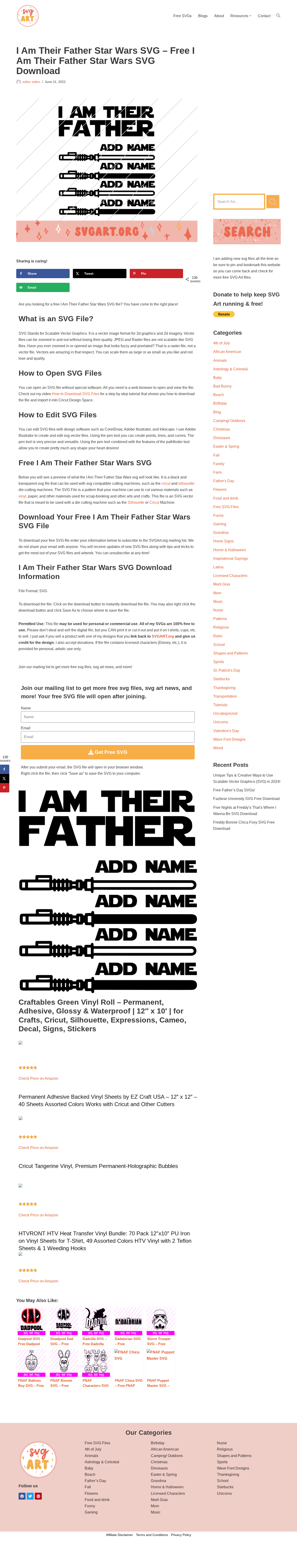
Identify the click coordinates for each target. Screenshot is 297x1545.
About (219, 16)
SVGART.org (163, 636)
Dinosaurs (221, 438)
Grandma (221, 533)
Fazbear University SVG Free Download (246, 799)
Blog (217, 412)
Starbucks (221, 679)
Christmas (221, 429)
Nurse (218, 610)
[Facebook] (22, 1496)
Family (218, 464)
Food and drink (225, 498)
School (219, 645)
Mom (217, 593)
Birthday (220, 403)
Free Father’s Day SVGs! (234, 790)
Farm (217, 472)
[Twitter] (30, 1496)
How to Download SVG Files (75, 394)
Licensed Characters (230, 576)
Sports (218, 662)
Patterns (220, 619)
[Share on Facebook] (4, 769)
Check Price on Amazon (38, 1078)
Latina (218, 567)
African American (227, 352)
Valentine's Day (226, 731)
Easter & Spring (226, 446)
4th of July (221, 343)
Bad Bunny (222, 386)
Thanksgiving (224, 688)
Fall (216, 455)
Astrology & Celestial (230, 369)
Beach (218, 395)
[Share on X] (4, 778)
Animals (220, 360)
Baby (217, 378)
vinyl (22, 496)
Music (218, 602)
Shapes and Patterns (230, 653)
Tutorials (220, 705)
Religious (221, 627)
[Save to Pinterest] (4, 788)
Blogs (203, 16)
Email (25, 728)
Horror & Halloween (229, 550)
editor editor (31, 82)
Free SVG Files (226, 507)
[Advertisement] (247, 114)
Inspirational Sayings (230, 558)
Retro (217, 636)
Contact (264, 16)
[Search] (273, 201)
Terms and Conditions (152, 1535)
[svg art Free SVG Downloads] (27, 15)
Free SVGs (182, 16)
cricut (165, 483)
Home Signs (223, 541)
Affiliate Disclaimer (119, 1535)
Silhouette (136, 502)
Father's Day (223, 481)
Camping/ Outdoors (229, 421)
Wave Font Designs (229, 739)
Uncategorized (225, 713)
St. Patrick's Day (226, 670)
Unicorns (220, 722)
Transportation (225, 696)
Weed (218, 748)
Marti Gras (221, 584)
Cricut (154, 502)
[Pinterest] (38, 1496)
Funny (218, 515)
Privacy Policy (181, 1535)
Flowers (219, 489)
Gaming (219, 524)
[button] (250, 16)
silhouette (186, 483)
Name (26, 708)
